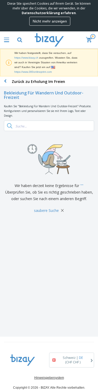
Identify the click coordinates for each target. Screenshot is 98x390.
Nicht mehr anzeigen (50, 21)
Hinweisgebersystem (49, 378)
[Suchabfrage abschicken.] (9, 125)
